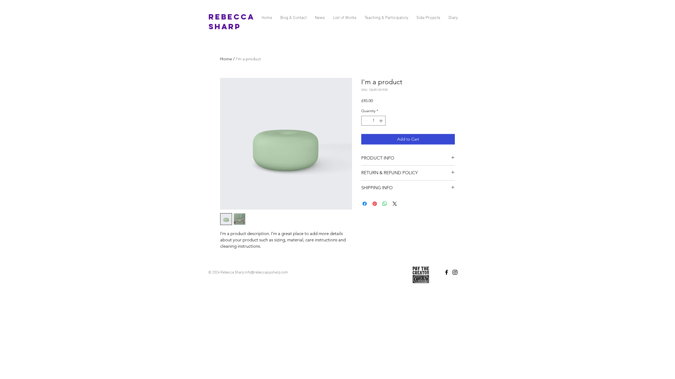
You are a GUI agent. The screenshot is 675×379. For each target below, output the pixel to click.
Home (226, 58)
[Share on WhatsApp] (385, 204)
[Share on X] (395, 204)
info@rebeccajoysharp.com (266, 272)
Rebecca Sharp (231, 21)
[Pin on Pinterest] (375, 204)
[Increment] (381, 120)
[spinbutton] (373, 120)
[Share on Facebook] (364, 204)
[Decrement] (365, 120)
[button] (428, 18)
